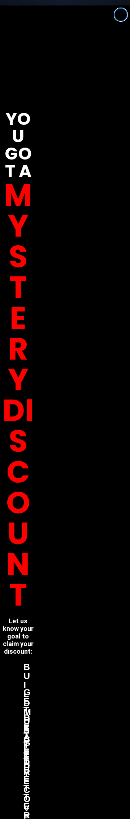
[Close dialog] (120, 14)
